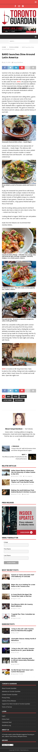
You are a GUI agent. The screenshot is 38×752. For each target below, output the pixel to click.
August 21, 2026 (16, 598)
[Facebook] (15, 6)
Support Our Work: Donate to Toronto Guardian (16, 704)
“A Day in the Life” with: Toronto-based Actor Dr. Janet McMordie (23, 649)
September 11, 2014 (18, 674)
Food (15, 396)
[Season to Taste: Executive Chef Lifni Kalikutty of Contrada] (6, 577)
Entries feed (5, 719)
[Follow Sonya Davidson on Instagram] (19, 439)
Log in (3, 716)
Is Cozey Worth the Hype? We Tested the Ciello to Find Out (21, 595)
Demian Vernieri (29, 484)
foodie (23, 396)
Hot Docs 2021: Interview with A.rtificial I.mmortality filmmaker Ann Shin (22, 660)
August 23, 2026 (16, 579)
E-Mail (6, 542)
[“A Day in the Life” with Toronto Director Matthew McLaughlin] (6, 631)
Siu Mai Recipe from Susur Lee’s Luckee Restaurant (22, 671)
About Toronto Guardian (9, 688)
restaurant (19, 400)
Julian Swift (26, 494)
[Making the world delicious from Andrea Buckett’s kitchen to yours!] (6, 492)
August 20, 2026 (16, 618)
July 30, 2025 (16, 652)
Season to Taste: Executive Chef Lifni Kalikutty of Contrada (22, 575)
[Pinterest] (23, 6)
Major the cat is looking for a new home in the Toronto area (23, 585)
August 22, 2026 (16, 588)
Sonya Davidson (18, 62)
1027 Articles (29, 429)
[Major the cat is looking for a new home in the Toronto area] (6, 587)
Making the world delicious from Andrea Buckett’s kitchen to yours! (23, 491)
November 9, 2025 (17, 484)
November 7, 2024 (17, 476)
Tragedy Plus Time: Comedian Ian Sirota (23, 615)
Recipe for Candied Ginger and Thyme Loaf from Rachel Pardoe (22, 481)
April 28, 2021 (16, 664)
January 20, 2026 (17, 642)
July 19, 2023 (7, 62)
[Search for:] (19, 41)
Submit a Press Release (9, 701)
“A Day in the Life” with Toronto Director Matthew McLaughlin (22, 629)
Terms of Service (7, 707)
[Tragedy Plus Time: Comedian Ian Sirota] (6, 616)
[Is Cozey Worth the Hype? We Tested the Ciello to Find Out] (6, 596)
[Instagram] (19, 6)
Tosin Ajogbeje (28, 476)
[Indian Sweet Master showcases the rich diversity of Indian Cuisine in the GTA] (6, 472)
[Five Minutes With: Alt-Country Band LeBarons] (6, 606)
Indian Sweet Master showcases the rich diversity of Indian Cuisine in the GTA (23, 472)
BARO (8, 396)
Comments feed (6, 722)
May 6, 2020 (16, 632)
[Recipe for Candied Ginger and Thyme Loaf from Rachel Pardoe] (6, 482)
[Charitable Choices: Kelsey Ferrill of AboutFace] (6, 641)
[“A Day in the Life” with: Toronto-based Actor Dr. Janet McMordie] (6, 651)
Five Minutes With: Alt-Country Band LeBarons (22, 605)
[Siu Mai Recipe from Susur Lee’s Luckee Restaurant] (6, 672)
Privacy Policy (6, 698)
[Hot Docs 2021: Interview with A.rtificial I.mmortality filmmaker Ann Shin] (6, 660)
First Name (7, 549)
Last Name (7, 555)
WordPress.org (6, 725)
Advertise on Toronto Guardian (11, 691)
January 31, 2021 (17, 494)
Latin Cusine (7, 400)
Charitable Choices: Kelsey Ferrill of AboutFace (23, 639)
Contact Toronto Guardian (9, 694)
